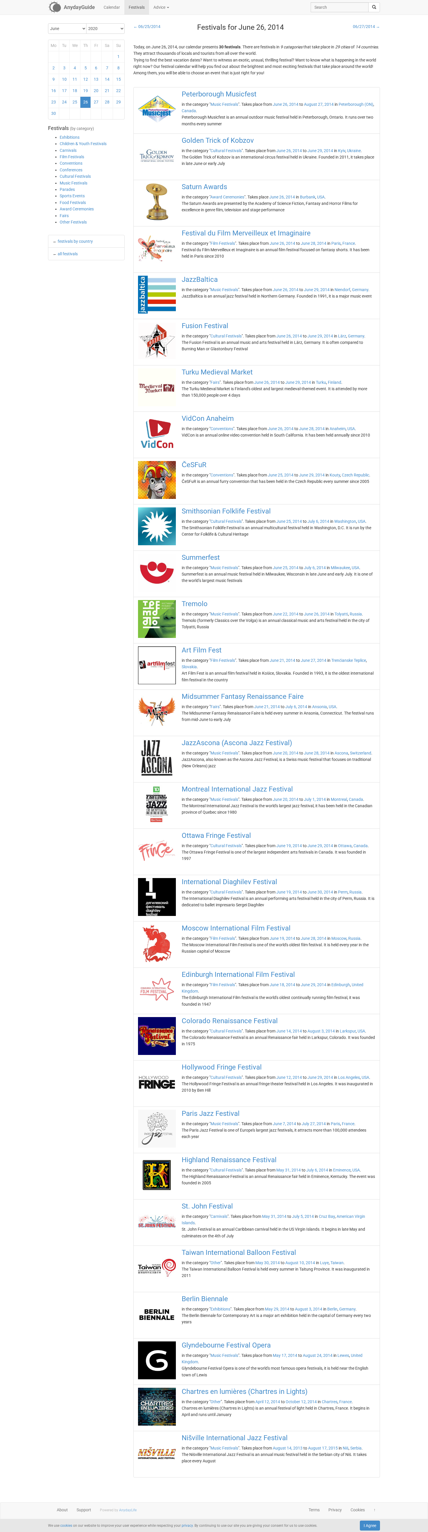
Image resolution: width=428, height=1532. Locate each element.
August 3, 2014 (321, 1031)
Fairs (64, 215)
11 (74, 79)
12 (85, 79)
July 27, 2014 (314, 1123)
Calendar (112, 7)
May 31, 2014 (288, 1170)
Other (216, 1262)
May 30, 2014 (267, 1262)
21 (107, 90)
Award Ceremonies (77, 209)
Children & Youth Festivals (83, 143)
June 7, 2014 (284, 1123)
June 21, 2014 (282, 660)
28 (107, 102)
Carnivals (68, 150)
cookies (66, 1526)
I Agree (370, 1525)
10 (64, 79)
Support (84, 1510)
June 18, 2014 (282, 984)
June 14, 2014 (289, 1031)
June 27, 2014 (313, 660)
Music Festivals (73, 183)
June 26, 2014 (285, 104)
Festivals (137, 7)
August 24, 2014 (318, 1355)
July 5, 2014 (303, 1216)
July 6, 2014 (318, 521)
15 (118, 79)
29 (118, 102)
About (62, 1510)
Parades (67, 189)
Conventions (71, 163)
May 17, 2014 (285, 1355)
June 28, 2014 (313, 243)
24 (64, 102)
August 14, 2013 (288, 1448)
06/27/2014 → (366, 26)
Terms (314, 1510)
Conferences (71, 170)
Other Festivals (73, 222)
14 (107, 79)
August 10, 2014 (300, 1262)
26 (85, 102)
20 (96, 90)
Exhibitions (69, 137)
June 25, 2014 (280, 475)
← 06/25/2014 (146, 26)
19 (85, 90)
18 (74, 90)
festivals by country (75, 241)
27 (96, 102)
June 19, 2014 (289, 845)
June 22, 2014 (285, 614)
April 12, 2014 (267, 1401)
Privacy (335, 1510)
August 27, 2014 (319, 104)
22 (118, 90)
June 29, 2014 (320, 150)
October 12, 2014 (301, 1401)
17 (64, 90)
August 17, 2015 (323, 1448)
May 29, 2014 (277, 1309)
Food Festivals (73, 202)
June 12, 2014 (289, 1077)
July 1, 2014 (315, 799)
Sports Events (72, 196)
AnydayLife (128, 1510)
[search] (374, 7)
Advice (159, 7)
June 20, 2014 (285, 753)
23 (53, 102)
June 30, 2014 (320, 892)
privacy (187, 1526)
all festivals (68, 253)
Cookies (358, 1510)
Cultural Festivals (75, 176)
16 (53, 90)
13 (96, 79)
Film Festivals (72, 156)
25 (74, 102)
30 (53, 113)
